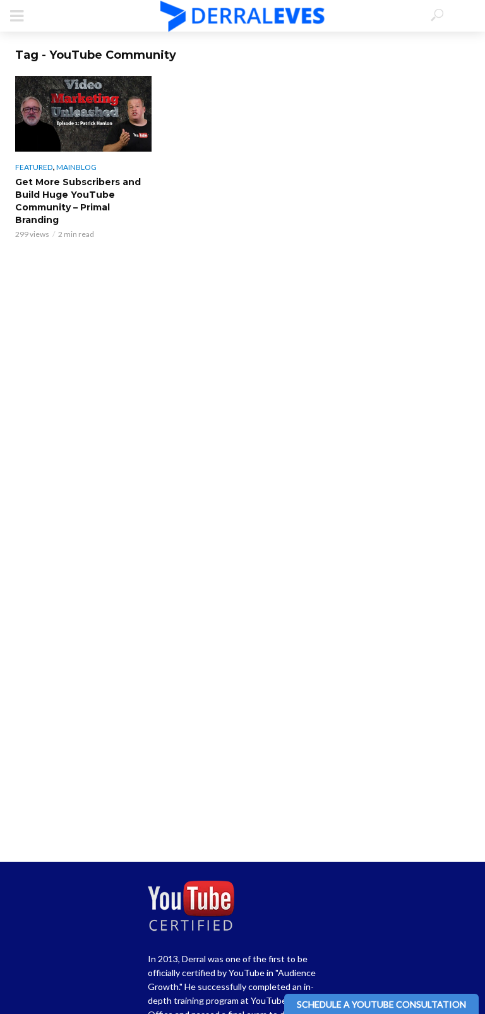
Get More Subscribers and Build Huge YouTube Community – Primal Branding (78, 201)
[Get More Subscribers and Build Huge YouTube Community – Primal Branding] (83, 114)
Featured (33, 167)
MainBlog (76, 167)
